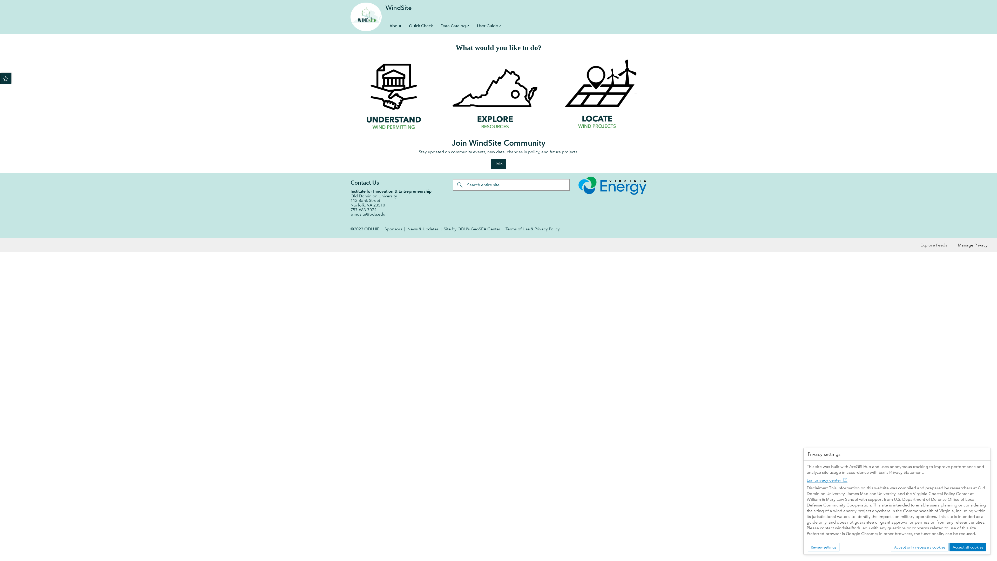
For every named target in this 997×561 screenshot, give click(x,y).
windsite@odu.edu (368, 214)
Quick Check (421, 25)
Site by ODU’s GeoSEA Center (472, 228)
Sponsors (393, 228)
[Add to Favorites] (5, 78)
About (395, 25)
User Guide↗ (489, 25)
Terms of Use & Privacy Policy (533, 228)
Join (499, 163)
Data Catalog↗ (455, 25)
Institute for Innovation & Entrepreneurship (391, 191)
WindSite (399, 7)
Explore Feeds (933, 245)
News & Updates (423, 228)
